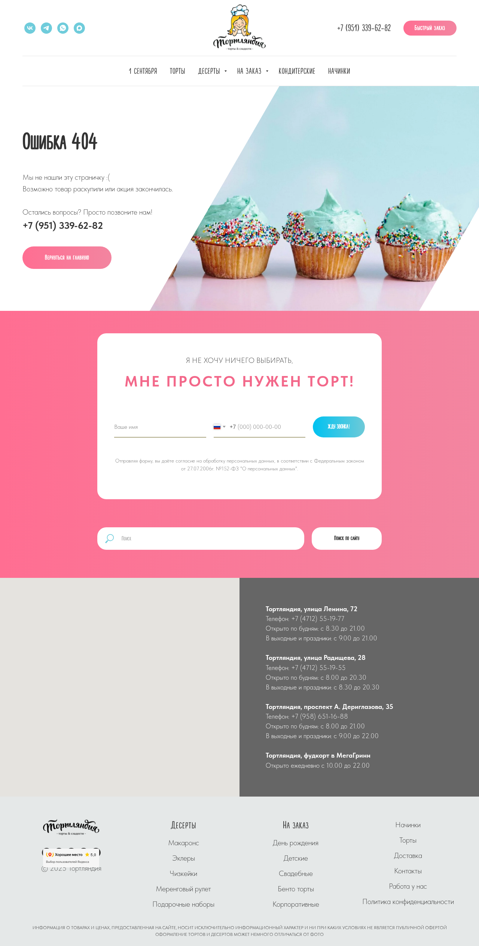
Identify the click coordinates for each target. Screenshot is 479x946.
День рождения (295, 842)
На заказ (250, 71)
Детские (296, 857)
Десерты (210, 71)
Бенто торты (296, 888)
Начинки (339, 71)
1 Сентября (143, 71)
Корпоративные (295, 904)
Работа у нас (408, 886)
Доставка (408, 855)
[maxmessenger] (79, 28)
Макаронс (183, 842)
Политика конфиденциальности (408, 901)
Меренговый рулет (183, 888)
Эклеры (183, 857)
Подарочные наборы (183, 904)
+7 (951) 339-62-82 (364, 28)
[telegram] (46, 28)
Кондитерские (297, 71)
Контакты (408, 870)
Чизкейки (183, 873)
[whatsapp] (62, 28)
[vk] (30, 28)
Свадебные (296, 873)
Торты (177, 71)
